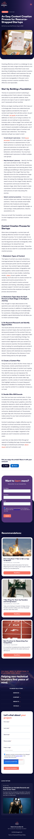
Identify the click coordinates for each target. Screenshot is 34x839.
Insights (17, 701)
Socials (17, 706)
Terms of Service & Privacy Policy (17, 835)
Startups (5, 11)
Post (6, 465)
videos (8, 275)
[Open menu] (31, 4)
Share (15, 465)
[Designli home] (4, 4)
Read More (22, 573)
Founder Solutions (17, 688)
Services (17, 693)
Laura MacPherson (12, 26)
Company (17, 697)
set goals (12, 115)
